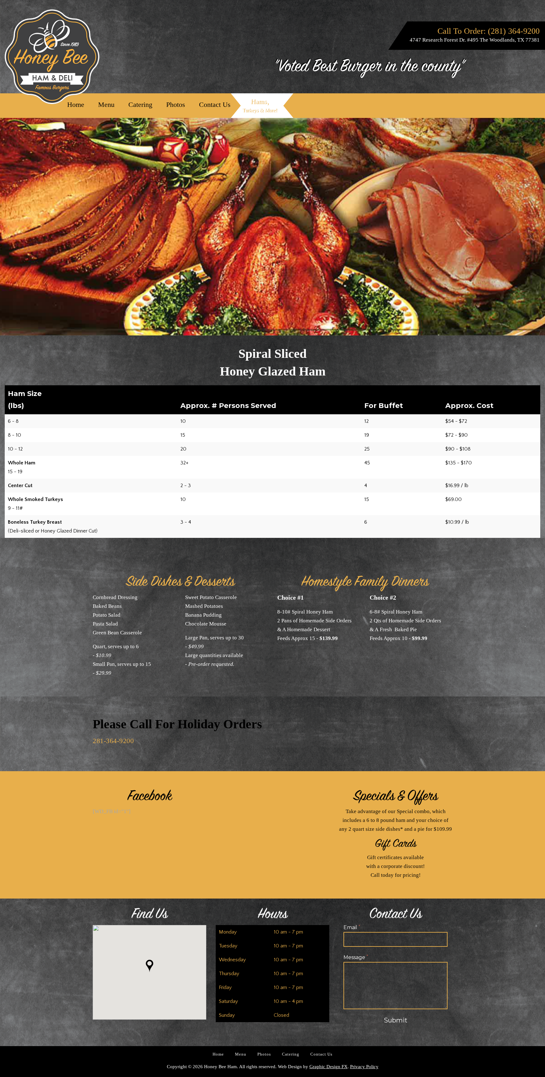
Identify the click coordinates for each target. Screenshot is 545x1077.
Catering (140, 104)
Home (75, 104)
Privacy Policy (364, 1066)
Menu (106, 104)
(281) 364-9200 (514, 31)
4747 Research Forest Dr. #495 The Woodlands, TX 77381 (475, 40)
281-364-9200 (113, 741)
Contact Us (215, 104)
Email (351, 927)
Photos (175, 104)
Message (355, 957)
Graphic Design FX (328, 1066)
